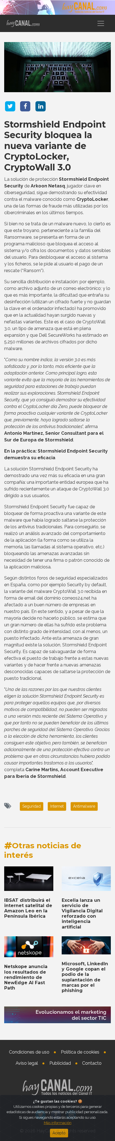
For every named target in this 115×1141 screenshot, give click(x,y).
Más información (57, 1123)
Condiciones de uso (29, 1052)
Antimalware (84, 806)
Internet (57, 806)
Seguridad (31, 806)
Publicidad (60, 1063)
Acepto (59, 1133)
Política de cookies (80, 1052)
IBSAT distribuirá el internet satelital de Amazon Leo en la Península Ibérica (28, 908)
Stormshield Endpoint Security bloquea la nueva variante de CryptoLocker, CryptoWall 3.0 (55, 146)
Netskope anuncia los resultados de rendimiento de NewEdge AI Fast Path (25, 977)
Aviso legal (27, 1063)
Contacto (92, 1063)
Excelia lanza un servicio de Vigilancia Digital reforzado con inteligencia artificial (82, 914)
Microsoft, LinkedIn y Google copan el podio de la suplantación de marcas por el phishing (85, 977)
